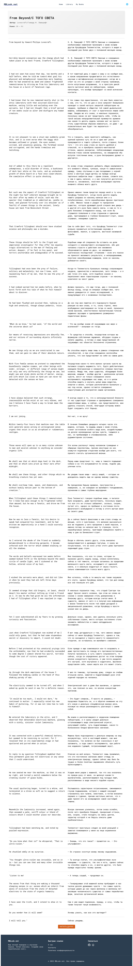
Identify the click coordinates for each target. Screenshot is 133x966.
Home (61, 4)
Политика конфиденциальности (61, 950)
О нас (50, 945)
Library (69, 4)
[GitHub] (89, 945)
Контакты (52, 948)
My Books (80, 4)
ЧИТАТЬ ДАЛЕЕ (67, 927)
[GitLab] (93, 945)
